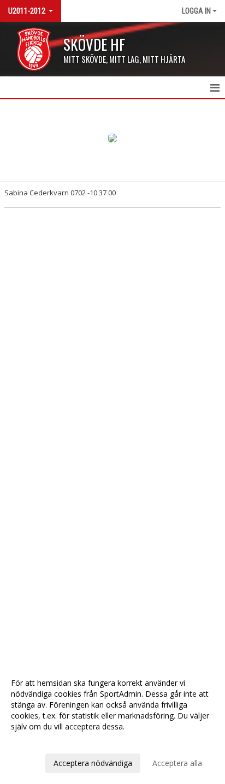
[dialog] (112, 722)
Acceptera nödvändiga (93, 763)
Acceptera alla (177, 763)
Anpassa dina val (40, 741)
